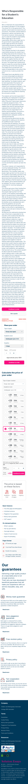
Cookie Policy (5, 720)
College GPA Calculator (7, 709)
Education (4, 22)
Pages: (5, 467)
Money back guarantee (7, 722)
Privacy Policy (5, 728)
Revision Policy (5, 730)
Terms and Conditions (7, 733)
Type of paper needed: (9, 380)
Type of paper (8, 328)
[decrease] (6, 353)
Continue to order (14, 309)
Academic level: (8, 387)
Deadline (6, 343)
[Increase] (23, 468)
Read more (6, 609)
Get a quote (14, 313)
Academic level (8, 335)
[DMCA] (6, 755)
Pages (6, 350)
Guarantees (4, 717)
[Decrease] (14, 468)
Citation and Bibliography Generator (11, 706)
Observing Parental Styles (7, 320)
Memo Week (22, 319)
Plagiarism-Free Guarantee (8, 725)
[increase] (13, 353)
